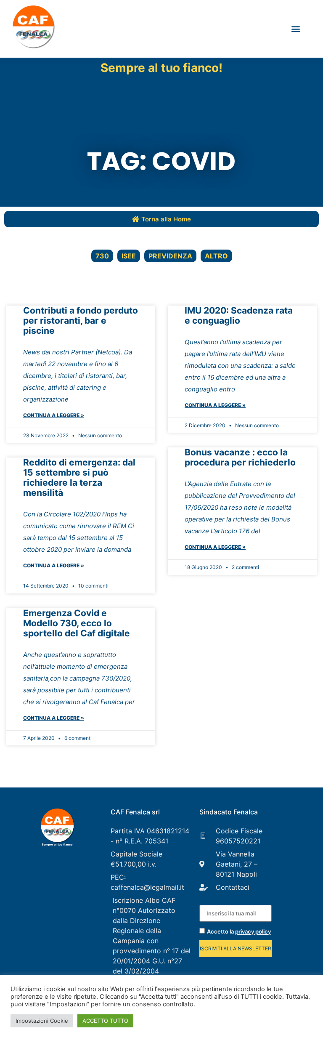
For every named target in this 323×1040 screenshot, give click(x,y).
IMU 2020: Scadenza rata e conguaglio (239, 315)
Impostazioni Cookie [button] (42, 1020)
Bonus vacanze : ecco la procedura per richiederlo (240, 457)
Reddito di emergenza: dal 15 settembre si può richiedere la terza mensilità (79, 477)
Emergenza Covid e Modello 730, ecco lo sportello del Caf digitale (76, 623)
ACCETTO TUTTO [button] (105, 1020)
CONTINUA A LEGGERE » (53, 415)
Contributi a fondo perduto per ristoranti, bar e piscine (80, 320)
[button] (295, 29)
